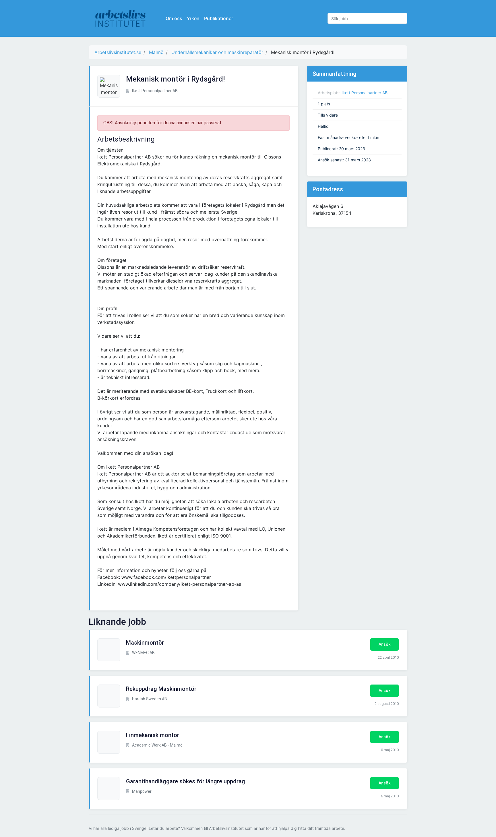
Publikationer (218, 18)
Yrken (193, 18)
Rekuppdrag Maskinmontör (161, 688)
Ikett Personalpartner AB (365, 92)
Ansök (384, 644)
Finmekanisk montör (152, 735)
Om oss (174, 18)
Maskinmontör (145, 642)
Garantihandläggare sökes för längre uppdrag (185, 781)
